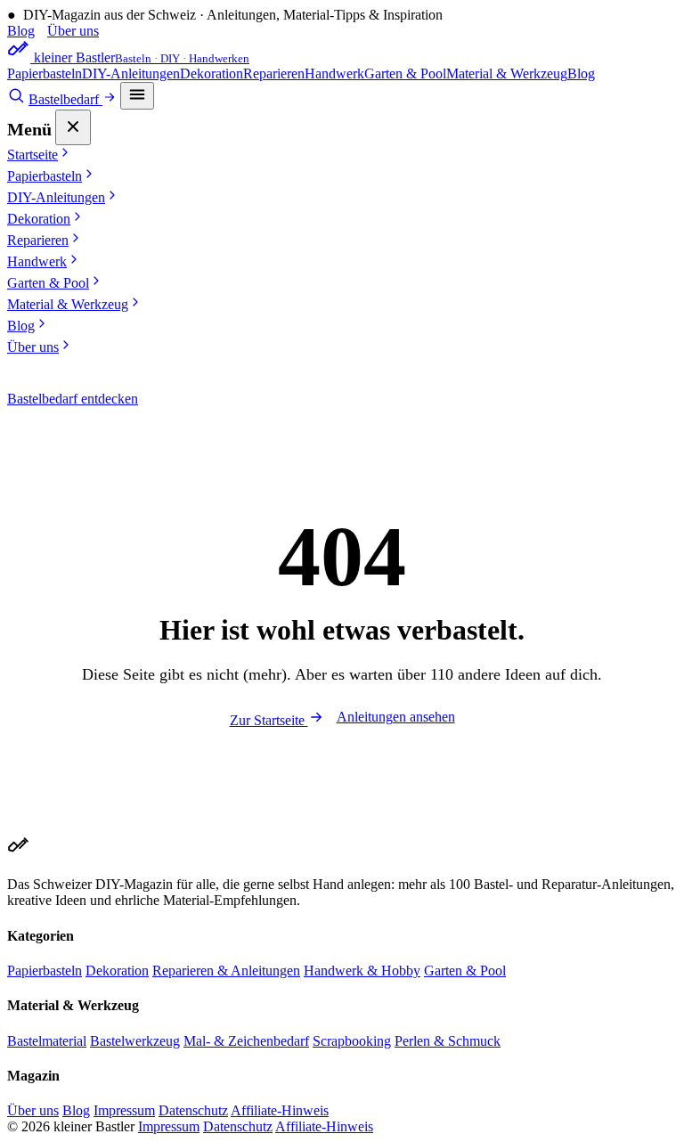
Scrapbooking (352, 1040)
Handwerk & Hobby (362, 970)
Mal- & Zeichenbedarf (246, 1040)
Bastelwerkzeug (135, 1040)
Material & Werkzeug (506, 73)
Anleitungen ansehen (396, 716)
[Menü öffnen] (137, 96)
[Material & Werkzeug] (16, 99)
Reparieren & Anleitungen (226, 970)
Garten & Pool (405, 73)
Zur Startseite (269, 720)
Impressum (124, 1110)
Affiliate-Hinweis (280, 1110)
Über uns (73, 30)
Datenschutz (193, 1110)
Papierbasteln (44, 73)
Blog (21, 30)
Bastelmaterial (46, 1040)
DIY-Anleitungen (131, 73)
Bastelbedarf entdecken (72, 398)
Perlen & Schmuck (448, 1040)
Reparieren (274, 73)
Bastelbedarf (65, 99)
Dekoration (211, 73)
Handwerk (334, 73)
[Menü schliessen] (73, 127)
